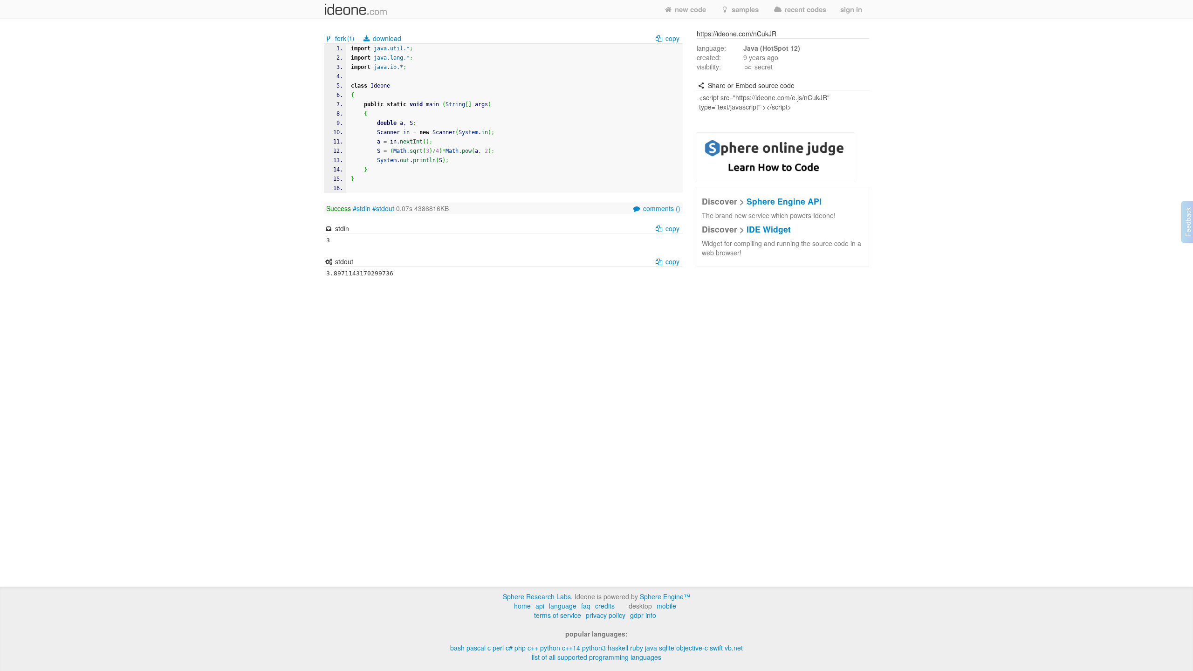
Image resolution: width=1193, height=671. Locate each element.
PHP (520, 647)
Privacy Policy (605, 615)
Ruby (636, 647)
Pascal (476, 647)
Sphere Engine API (784, 201)
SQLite (666, 647)
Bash (457, 647)
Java (651, 647)
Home (522, 605)
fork (343, 38)
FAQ (585, 605)
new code (689, 9)
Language (562, 605)
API (539, 605)
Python (550, 647)
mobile (666, 605)
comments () (660, 208)
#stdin (361, 208)
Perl (498, 647)
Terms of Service (557, 615)
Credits (605, 605)
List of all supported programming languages (596, 657)
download (386, 38)
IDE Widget (769, 229)
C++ (533, 647)
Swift (716, 647)
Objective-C (692, 647)
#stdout (383, 208)
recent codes (804, 9)
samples (744, 9)
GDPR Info (643, 615)
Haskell (618, 647)
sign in (851, 9)
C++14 (571, 647)
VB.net (734, 647)
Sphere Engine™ (665, 596)
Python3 (594, 647)
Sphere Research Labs (537, 596)
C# (509, 647)
